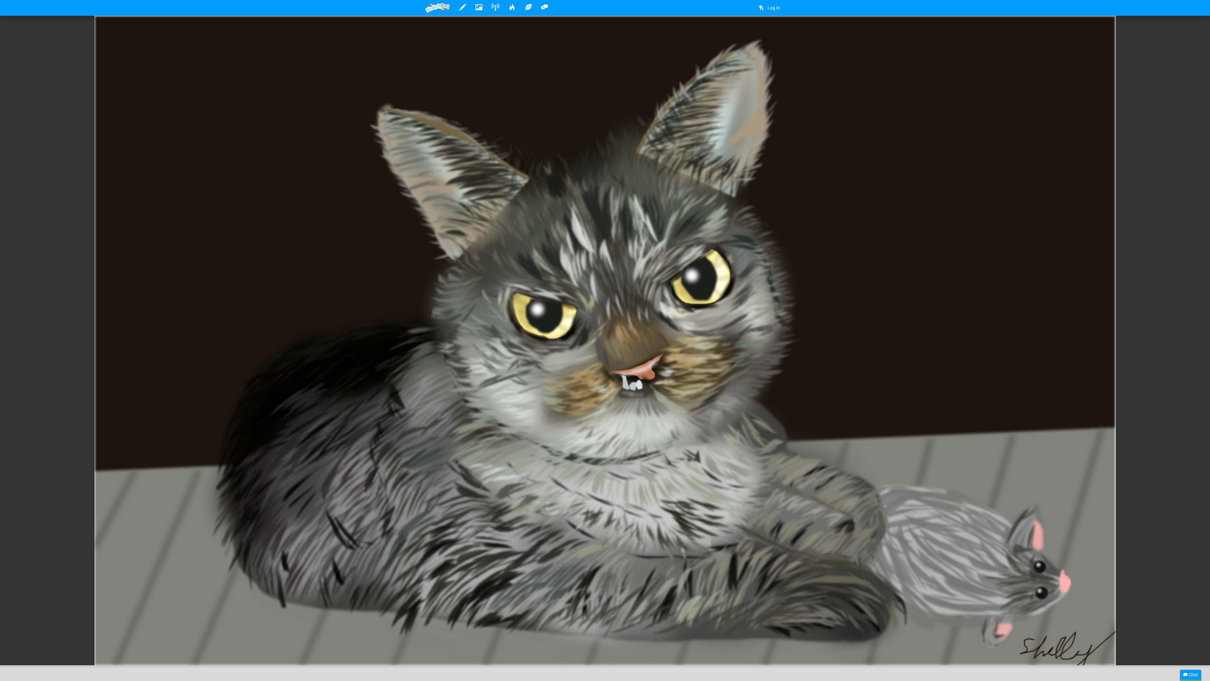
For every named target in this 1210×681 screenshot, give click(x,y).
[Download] (776, 30)
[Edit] (760, 30)
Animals (545, 640)
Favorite (476, 653)
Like (438, 653)
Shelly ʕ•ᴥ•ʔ (457, 640)
